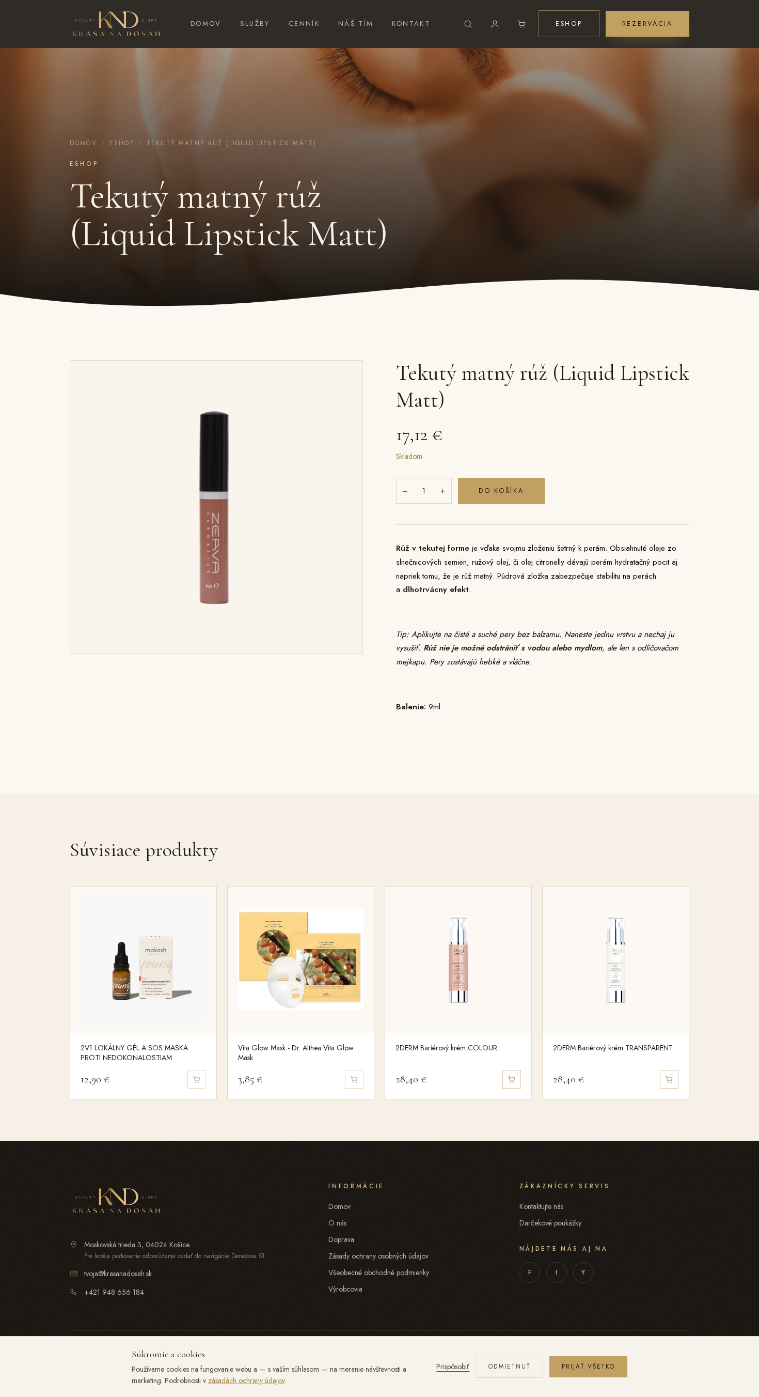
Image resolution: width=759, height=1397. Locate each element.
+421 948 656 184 (114, 1292)
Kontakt (411, 23)
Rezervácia (647, 23)
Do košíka (501, 490)
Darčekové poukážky (550, 1223)
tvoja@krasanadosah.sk (118, 1273)
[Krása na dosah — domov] (116, 23)
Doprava (341, 1239)
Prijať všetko (588, 1366)
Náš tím (356, 23)
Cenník (304, 23)
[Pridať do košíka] (511, 1079)
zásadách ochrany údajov (246, 1380)
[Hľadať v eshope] (468, 23)
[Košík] (522, 23)
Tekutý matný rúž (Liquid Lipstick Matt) (232, 143)
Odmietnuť (509, 1366)
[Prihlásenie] (495, 23)
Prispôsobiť (452, 1366)
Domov (206, 23)
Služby (255, 23)
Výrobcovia (345, 1289)
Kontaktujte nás (541, 1206)
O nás (337, 1223)
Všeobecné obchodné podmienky (378, 1272)
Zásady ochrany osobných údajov (378, 1256)
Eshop (569, 23)
